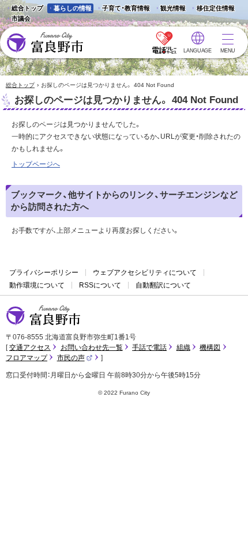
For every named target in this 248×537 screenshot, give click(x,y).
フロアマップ (26, 358)
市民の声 (75, 358)
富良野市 (43, 315)
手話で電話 (149, 347)
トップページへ (36, 164)
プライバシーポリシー (43, 272)
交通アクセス (30, 347)
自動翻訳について (163, 285)
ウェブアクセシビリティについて (145, 272)
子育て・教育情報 (126, 8)
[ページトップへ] (223, 514)
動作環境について (37, 285)
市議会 (21, 18)
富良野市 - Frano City (45, 43)
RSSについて (100, 285)
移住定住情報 (212, 9)
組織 (183, 347)
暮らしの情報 (73, 8)
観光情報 (170, 9)
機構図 (210, 347)
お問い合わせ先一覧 (92, 347)
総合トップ (27, 8)
